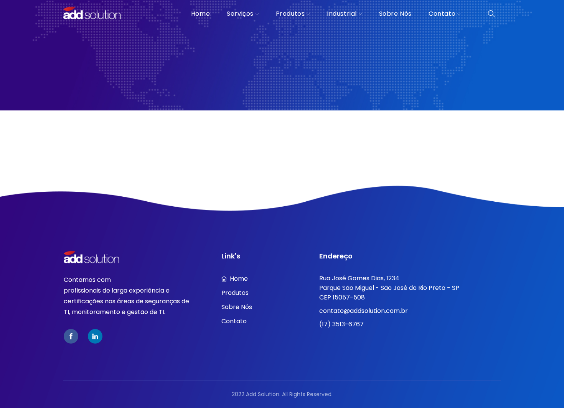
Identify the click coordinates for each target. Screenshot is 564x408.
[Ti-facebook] (71, 336)
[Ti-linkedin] (95, 336)
